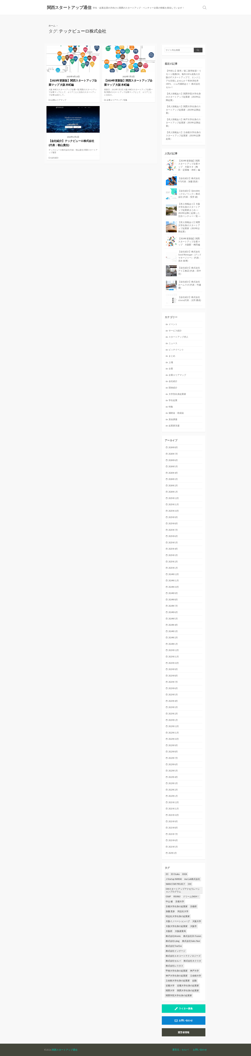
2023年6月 (173, 688)
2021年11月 (173, 808)
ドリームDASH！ (191, 896)
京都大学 (179, 901)
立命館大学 (195, 975)
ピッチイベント (176, 349)
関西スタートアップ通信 (64, 1049)
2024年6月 (173, 612)
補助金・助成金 (176, 413)
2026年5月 (173, 466)
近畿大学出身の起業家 (188, 985)
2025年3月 (173, 555)
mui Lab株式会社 (192, 879)
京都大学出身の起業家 (177, 906)
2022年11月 (173, 732)
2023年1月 (173, 720)
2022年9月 (173, 745)
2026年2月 (173, 485)
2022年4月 (173, 777)
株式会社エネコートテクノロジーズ (183, 955)
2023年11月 (173, 656)
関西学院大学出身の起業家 (179, 995)
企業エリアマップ (58, 100)
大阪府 (169, 931)
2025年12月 (173, 498)
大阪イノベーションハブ (178, 921)
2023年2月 (173, 713)
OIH (189, 884)
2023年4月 (173, 701)
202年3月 (172, 853)
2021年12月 (173, 802)
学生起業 (173, 400)
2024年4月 (173, 625)
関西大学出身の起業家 (188, 990)
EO (167, 874)
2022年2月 (173, 789)
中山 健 (169, 901)
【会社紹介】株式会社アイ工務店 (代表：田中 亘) (189, 270)
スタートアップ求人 (178, 336)
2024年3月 (173, 631)
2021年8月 (173, 827)
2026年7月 (173, 453)
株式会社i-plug (173, 941)
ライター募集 (186, 1008)
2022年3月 (173, 783)
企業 (171, 368)
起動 (194, 980)
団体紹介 (173, 387)
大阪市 (193, 926)
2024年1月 (173, 644)
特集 (125, 100)
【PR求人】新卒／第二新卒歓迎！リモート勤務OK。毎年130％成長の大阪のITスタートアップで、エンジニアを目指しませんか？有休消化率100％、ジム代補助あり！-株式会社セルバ (183, 79)
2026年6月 (173, 460)
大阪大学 (196, 921)
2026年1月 (173, 491)
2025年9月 (173, 517)
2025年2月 (173, 561)
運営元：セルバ (180, 1049)
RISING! (176, 896)
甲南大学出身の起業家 (177, 970)
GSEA (184, 874)
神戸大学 (194, 970)
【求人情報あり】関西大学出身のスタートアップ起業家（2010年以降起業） (183, 109)
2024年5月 (173, 618)
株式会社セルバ (173, 960)
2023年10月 (173, 663)
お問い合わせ (186, 1020)
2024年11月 (173, 580)
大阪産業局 (180, 931)
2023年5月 (173, 694)
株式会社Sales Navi (191, 941)
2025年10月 (173, 510)
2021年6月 (173, 840)
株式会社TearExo (174, 946)
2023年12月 (173, 650)
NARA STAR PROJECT (175, 884)
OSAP (168, 896)
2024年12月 (173, 574)
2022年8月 (173, 751)
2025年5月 (173, 542)
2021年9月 (173, 821)
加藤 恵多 (170, 911)
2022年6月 (173, 764)
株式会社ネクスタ (192, 960)
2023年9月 (173, 669)
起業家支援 (174, 425)
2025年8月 (173, 523)
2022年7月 (173, 758)
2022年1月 (173, 796)
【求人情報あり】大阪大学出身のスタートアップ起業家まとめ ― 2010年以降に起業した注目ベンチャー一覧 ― (189, 210)
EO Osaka (175, 874)
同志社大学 (183, 911)
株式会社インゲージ (175, 951)
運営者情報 (183, 1032)
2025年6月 (173, 536)
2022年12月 (173, 726)
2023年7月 (173, 682)
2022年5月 (173, 770)
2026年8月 (173, 447)
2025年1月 (173, 567)
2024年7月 (173, 605)
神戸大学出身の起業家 (177, 975)
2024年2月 (173, 637)
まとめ (172, 356)
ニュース (173, 343)
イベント (173, 324)
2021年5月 (173, 846)
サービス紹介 (175, 330)
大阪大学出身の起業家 (177, 926)
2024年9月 (173, 593)
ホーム (52, 25)
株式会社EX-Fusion (192, 936)
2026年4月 (173, 472)
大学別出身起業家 (177, 394)
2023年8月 (173, 675)
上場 (171, 362)
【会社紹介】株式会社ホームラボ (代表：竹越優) (189, 284)
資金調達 (173, 419)
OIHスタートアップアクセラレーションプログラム (183, 890)
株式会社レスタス (174, 965)
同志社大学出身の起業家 (178, 916)
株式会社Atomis (173, 936)
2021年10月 (173, 815)
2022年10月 (173, 739)
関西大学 (170, 990)
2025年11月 (173, 504)
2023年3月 (173, 707)
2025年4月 (173, 548)
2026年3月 (173, 479)
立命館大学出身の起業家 (178, 980)
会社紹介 (55, 158)
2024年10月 (173, 587)
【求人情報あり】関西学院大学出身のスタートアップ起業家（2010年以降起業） (183, 97)
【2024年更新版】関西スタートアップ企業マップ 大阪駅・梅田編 (189, 241)
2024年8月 (173, 599)
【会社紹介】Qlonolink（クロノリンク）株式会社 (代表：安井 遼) (189, 193)
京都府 (193, 906)
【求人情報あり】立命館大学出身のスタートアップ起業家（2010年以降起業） (183, 135)
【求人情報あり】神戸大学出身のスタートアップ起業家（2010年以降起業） (183, 122)
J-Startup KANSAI (174, 879)
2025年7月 (173, 530)
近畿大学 (170, 985)
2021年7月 (173, 834)
